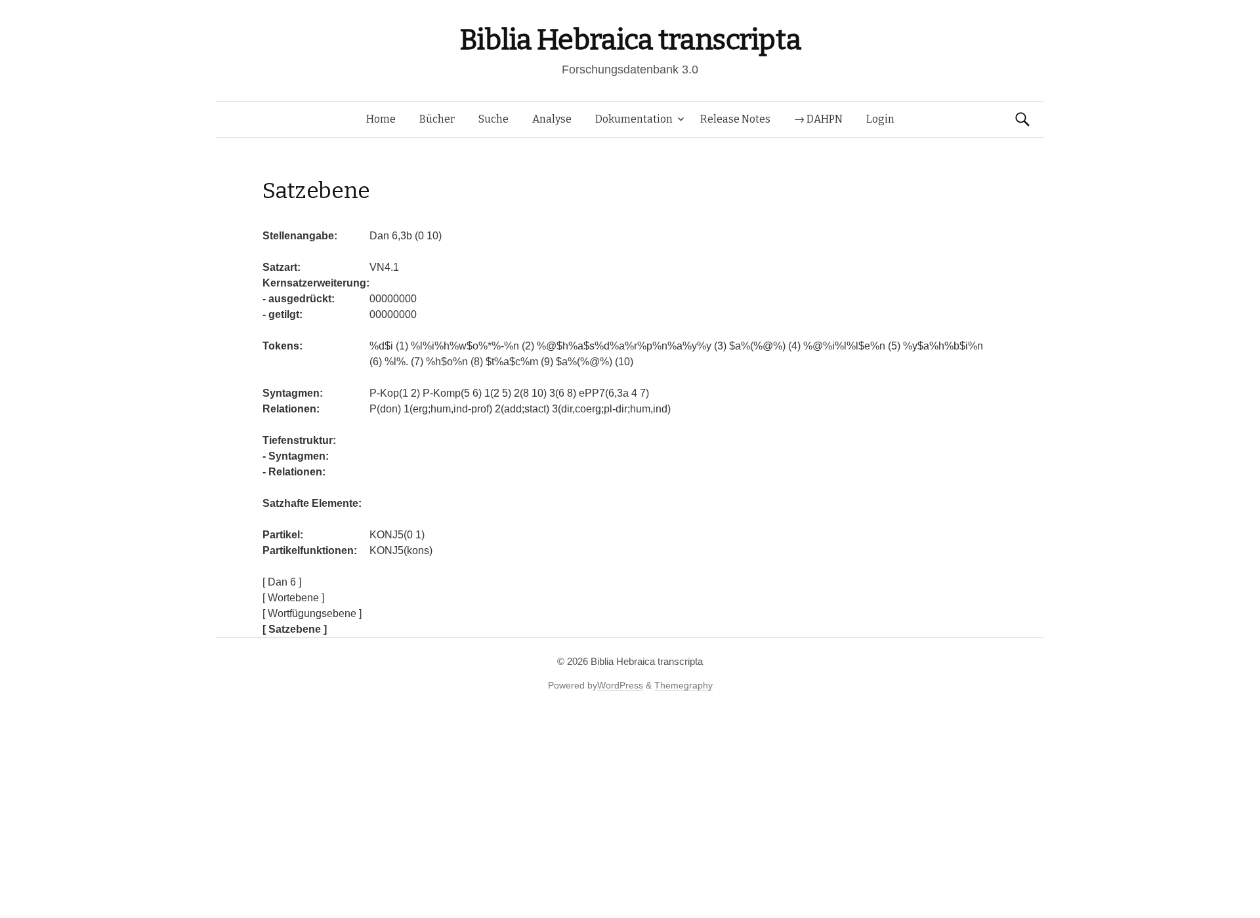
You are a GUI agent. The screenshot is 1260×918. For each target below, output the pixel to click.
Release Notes (735, 119)
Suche (493, 119)
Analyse (552, 119)
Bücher (437, 119)
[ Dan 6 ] (281, 582)
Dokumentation (634, 119)
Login (880, 119)
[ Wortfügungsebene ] (312, 613)
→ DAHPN (818, 119)
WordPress (620, 685)
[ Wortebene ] (293, 597)
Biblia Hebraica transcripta (630, 39)
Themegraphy (683, 685)
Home (381, 119)
